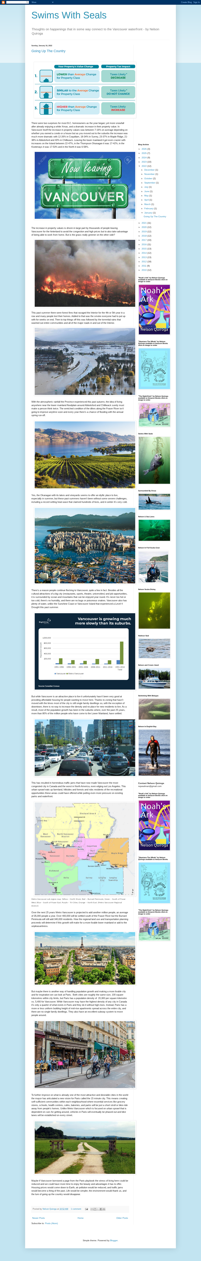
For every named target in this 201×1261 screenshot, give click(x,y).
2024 (144, 157)
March (147, 204)
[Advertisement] (154, 92)
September (150, 182)
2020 (144, 227)
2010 (144, 270)
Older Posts (122, 1218)
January (148, 212)
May (146, 195)
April (146, 200)
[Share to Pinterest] (104, 1209)
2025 (144, 153)
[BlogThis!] (95, 1209)
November (149, 174)
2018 (144, 236)
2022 (144, 166)
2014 (144, 253)
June (147, 191)
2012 (144, 261)
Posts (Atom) (51, 1223)
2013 (144, 257)
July (146, 187)
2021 (144, 223)
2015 (144, 248)
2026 (144, 149)
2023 (144, 162)
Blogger (114, 1240)
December (149, 170)
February (149, 208)
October (148, 178)
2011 (144, 266)
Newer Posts (38, 1218)
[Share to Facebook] (101, 1209)
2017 (144, 240)
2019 (144, 231)
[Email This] (92, 1209)
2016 (144, 244)
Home (81, 1218)
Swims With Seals (69, 15)
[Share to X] (98, 1209)
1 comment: (76, 1209)
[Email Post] (86, 1209)
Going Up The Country (48, 51)
